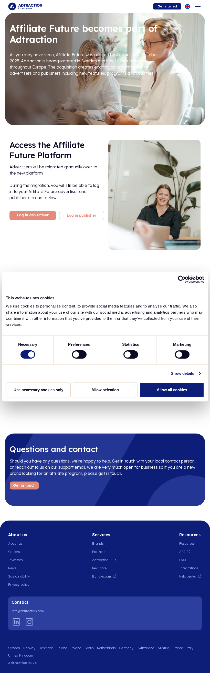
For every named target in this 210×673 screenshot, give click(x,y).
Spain (89, 648)
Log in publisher (81, 215)
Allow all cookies (172, 390)
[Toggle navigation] (198, 6)
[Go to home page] (25, 6)
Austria (163, 648)
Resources (187, 543)
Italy (189, 648)
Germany (126, 648)
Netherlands (106, 648)
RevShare (99, 568)
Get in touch (24, 485)
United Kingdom (20, 655)
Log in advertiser (33, 215)
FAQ (182, 560)
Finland (61, 648)
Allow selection (105, 390)
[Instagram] (29, 622)
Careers (14, 552)
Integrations (188, 568)
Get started (167, 6)
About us (15, 543)
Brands (98, 543)
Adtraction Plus (104, 560)
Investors (15, 560)
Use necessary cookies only (38, 390)
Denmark (46, 648)
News (12, 568)
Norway (29, 648)
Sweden (14, 648)
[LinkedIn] (16, 622)
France (178, 648)
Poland (76, 648)
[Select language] (187, 6)
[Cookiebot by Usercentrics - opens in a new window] (181, 279)
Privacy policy (18, 584)
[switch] (79, 354)
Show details (182, 373)
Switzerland (145, 648)
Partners (99, 552)
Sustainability (19, 576)
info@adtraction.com (28, 611)
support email (71, 467)
